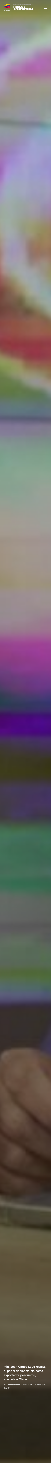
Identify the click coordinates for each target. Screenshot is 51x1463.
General (28, 1384)
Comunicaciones (13, 1384)
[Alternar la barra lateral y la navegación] (46, 7)
